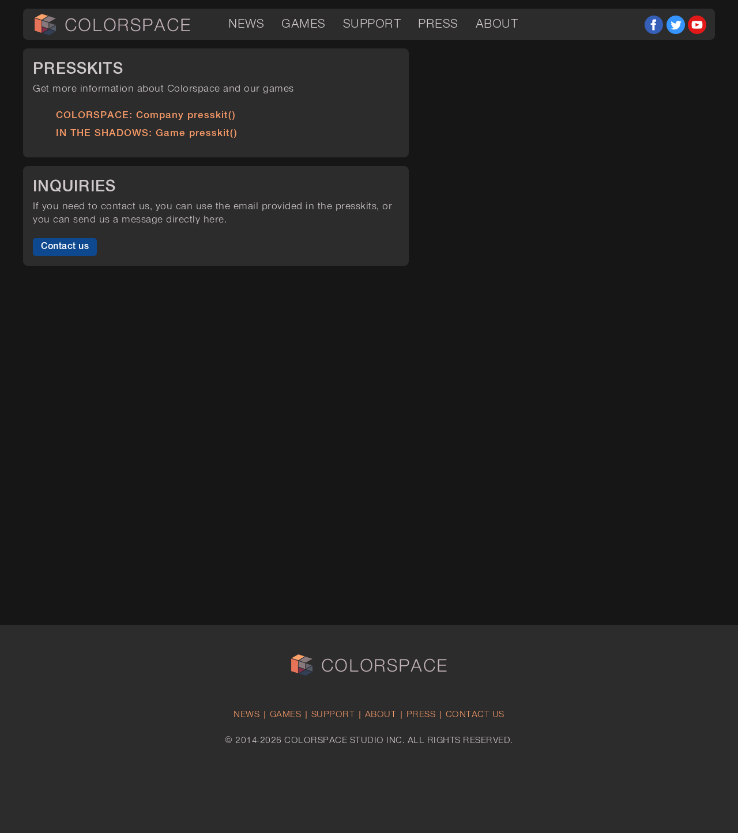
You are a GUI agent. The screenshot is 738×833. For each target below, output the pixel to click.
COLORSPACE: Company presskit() (145, 115)
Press (438, 24)
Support (372, 24)
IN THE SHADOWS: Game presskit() (146, 133)
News (246, 24)
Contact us (65, 246)
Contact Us (475, 714)
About (497, 24)
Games (303, 24)
